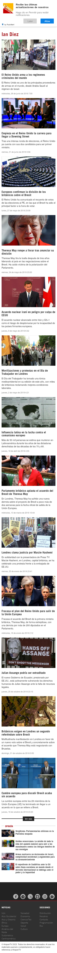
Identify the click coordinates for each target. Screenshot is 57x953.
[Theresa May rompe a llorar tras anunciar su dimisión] (28, 230)
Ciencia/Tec (26, 919)
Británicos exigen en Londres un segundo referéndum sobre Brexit (26, 732)
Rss (41, 925)
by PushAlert (9, 24)
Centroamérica (9, 938)
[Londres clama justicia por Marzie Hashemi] (28, 532)
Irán (3, 912)
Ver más (28, 818)
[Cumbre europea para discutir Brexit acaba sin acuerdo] (28, 773)
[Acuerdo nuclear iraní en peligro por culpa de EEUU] (28, 292)
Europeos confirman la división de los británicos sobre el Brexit (24, 193)
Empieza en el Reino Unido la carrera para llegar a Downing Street (26, 134)
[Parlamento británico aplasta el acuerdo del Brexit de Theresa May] (28, 471)
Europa (5, 925)
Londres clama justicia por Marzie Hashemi (27, 552)
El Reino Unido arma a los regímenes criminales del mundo (23, 76)
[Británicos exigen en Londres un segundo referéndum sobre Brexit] (28, 711)
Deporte (24, 922)
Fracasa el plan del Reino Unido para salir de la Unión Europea (28, 612)
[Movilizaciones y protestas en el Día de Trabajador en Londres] (28, 350)
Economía (25, 916)
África (4, 922)
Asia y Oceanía (8, 919)
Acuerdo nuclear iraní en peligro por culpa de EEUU (28, 313)
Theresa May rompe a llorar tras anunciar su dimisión (28, 251)
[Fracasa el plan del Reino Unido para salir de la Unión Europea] (28, 591)
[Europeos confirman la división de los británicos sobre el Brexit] (28, 172)
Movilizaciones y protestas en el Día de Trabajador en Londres (25, 372)
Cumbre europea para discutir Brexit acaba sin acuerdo (27, 794)
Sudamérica (7, 935)
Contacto (44, 919)
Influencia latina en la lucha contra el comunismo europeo (24, 433)
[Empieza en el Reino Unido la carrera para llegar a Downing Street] (28, 113)
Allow (47, 21)
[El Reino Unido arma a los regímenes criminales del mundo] (28, 55)
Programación (46, 922)
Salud (23, 925)
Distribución (45, 912)
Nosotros (44, 916)
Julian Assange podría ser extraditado (24, 672)
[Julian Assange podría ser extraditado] (28, 653)
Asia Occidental (9, 916)
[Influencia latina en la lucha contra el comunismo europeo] (28, 412)
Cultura (24, 928)
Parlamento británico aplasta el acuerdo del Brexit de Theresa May (27, 492)
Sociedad (25, 912)
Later (30, 21)
